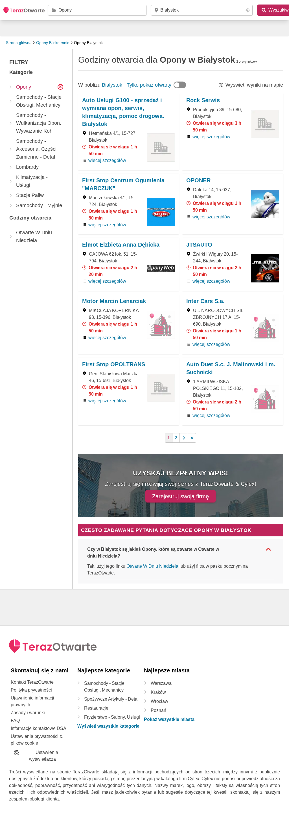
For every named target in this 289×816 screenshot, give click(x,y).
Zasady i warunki (28, 712)
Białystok (112, 85)
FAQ (15, 720)
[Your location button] (247, 10)
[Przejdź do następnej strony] (184, 437)
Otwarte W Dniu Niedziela (152, 566)
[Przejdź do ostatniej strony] (192, 437)
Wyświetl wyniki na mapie (254, 85)
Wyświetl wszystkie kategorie (108, 726)
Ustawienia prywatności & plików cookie (37, 739)
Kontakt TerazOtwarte (32, 682)
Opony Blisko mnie (52, 42)
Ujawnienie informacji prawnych (32, 701)
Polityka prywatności (31, 690)
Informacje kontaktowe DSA (38, 728)
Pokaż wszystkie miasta (169, 719)
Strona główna (19, 42)
